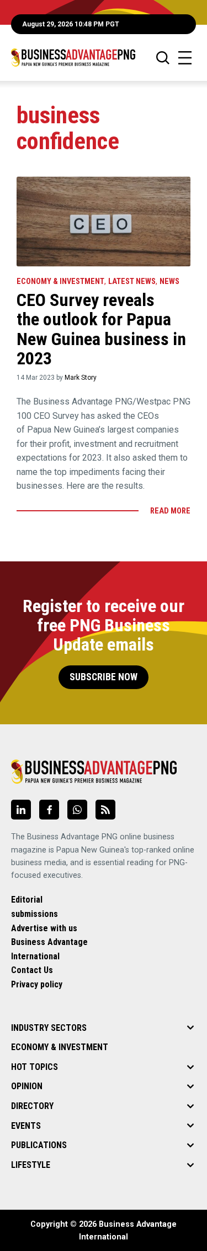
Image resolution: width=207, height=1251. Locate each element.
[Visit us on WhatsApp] (77, 810)
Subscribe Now (103, 676)
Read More (170, 511)
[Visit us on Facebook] (49, 810)
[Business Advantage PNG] (73, 57)
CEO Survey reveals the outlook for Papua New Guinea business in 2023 (101, 329)
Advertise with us (44, 928)
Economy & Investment (60, 281)
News (169, 281)
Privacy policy (36, 984)
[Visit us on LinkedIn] (21, 810)
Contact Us (32, 970)
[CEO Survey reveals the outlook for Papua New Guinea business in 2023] (103, 221)
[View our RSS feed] (105, 810)
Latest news (132, 281)
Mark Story (81, 377)
